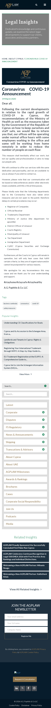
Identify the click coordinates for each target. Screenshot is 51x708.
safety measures (9, 308)
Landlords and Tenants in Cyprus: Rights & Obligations (22, 341)
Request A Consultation (25, 679)
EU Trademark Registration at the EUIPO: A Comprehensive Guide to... (23, 358)
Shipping (10, 442)
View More (24, 374)
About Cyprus (16, 59)
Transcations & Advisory (19, 449)
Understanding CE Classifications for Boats (23, 322)
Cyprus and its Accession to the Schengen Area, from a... (25, 332)
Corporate (11, 412)
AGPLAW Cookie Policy (28, 652)
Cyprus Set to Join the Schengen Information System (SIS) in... (23, 366)
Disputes (11, 419)
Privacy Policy (36, 705)
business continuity (10, 303)
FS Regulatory (14, 427)
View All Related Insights (24, 589)
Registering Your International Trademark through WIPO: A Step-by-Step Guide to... (22, 349)
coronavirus (25, 303)
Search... (8, 386)
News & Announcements (19, 434)
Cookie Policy (14, 705)
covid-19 (35, 303)
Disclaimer (25, 705)
